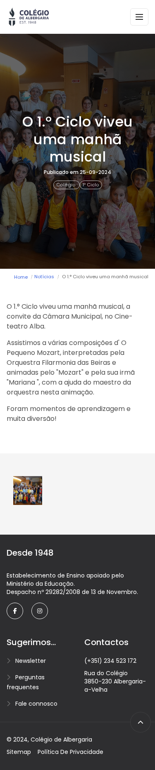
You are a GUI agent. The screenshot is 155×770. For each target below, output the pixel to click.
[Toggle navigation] (139, 17)
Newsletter (30, 661)
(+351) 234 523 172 (110, 661)
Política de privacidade (70, 752)
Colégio (66, 185)
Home (21, 277)
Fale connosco (36, 704)
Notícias (44, 276)
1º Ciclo (91, 185)
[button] (27, 490)
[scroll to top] (140, 722)
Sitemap (19, 752)
